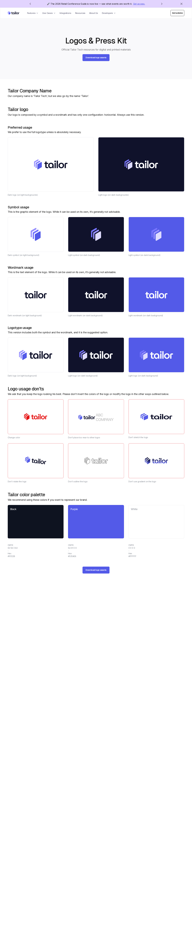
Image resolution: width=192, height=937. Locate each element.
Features (31, 13)
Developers (107, 13)
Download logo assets (96, 57)
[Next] (161, 4)
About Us (93, 13)
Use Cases (47, 13)
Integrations (65, 13)
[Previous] (30, 4)
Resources (80, 13)
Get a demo (177, 13)
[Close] (181, 4)
